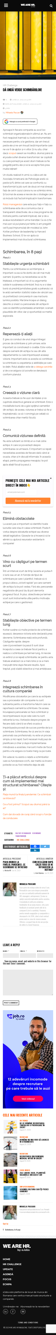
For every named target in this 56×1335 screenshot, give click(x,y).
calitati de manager (23, 833)
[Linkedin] (35, 850)
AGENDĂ (8, 1274)
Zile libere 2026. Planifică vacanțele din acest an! (32, 1173)
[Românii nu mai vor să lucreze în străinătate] (10, 1143)
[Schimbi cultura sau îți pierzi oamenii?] (10, 1193)
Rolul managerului (12, 204)
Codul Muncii (25, 1170)
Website (41, 951)
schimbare (36, 833)
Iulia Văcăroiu (39, 873)
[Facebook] (35, 846)
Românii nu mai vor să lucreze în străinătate (34, 1140)
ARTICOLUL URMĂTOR (44, 858)
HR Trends (24, 1120)
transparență (20, 836)
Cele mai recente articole (22, 1114)
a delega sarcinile (43, 366)
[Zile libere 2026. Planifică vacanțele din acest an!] (10, 1176)
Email (22, 951)
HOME (6, 1259)
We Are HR (8, 870)
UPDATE (8, 1269)
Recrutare (24, 1137)
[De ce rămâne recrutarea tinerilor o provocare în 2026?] (10, 1127)
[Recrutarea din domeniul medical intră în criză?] (10, 1160)
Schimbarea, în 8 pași (12, 1229)
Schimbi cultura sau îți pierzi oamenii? (34, 1190)
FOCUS (7, 1279)
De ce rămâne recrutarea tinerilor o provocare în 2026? (32, 1125)
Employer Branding (27, 1187)
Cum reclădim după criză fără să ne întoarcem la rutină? (42, 865)
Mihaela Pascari (13, 112)
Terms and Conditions (28, 1322)
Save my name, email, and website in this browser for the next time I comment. (27, 962)
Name (5, 951)
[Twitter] (45, 846)
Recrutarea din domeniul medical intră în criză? (32, 1157)
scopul (12, 153)
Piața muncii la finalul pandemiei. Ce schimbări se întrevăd (15, 864)
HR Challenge (10, 85)
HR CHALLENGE (12, 1264)
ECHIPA (7, 1284)
